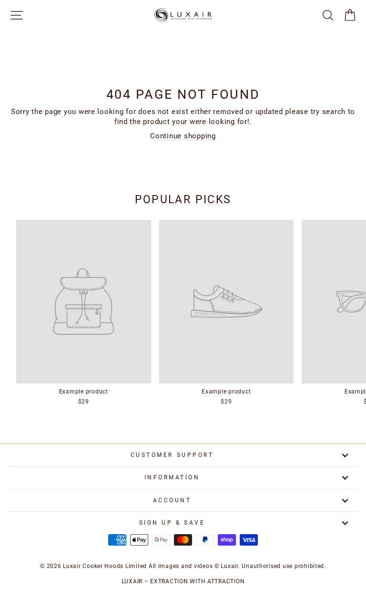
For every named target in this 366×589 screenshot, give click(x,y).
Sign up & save (172, 522)
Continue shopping (183, 136)
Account (172, 500)
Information (172, 477)
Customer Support (172, 455)
